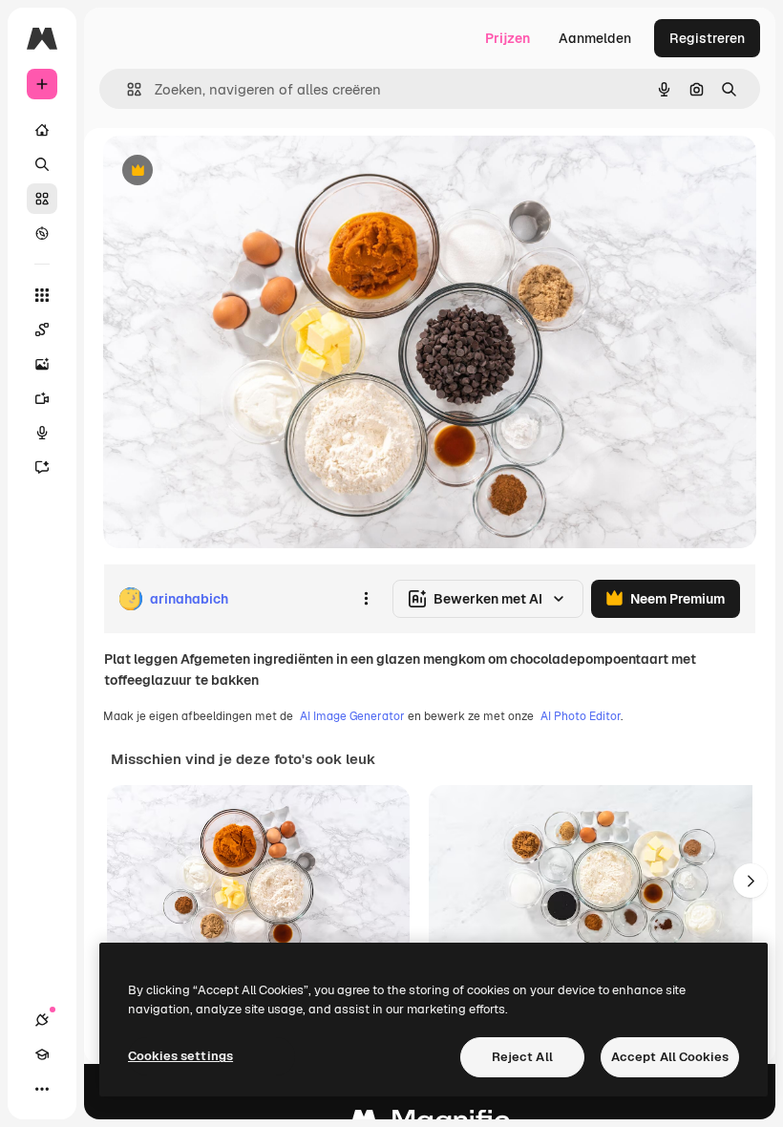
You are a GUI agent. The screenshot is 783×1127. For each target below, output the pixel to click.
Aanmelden (595, 38)
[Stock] (42, 198)
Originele (229, 171)
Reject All (522, 1057)
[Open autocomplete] (126, 89)
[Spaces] (42, 329)
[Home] (42, 130)
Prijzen (507, 38)
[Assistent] (42, 467)
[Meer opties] (366, 599)
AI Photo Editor (580, 716)
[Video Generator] (42, 398)
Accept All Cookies (670, 1057)
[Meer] (42, 1089)
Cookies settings (180, 1056)
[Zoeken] (42, 164)
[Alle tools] (42, 295)
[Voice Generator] (42, 432)
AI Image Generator (352, 716)
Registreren (707, 38)
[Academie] (42, 1054)
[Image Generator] (42, 364)
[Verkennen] (42, 233)
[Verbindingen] (42, 1020)
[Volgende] (750, 880)
